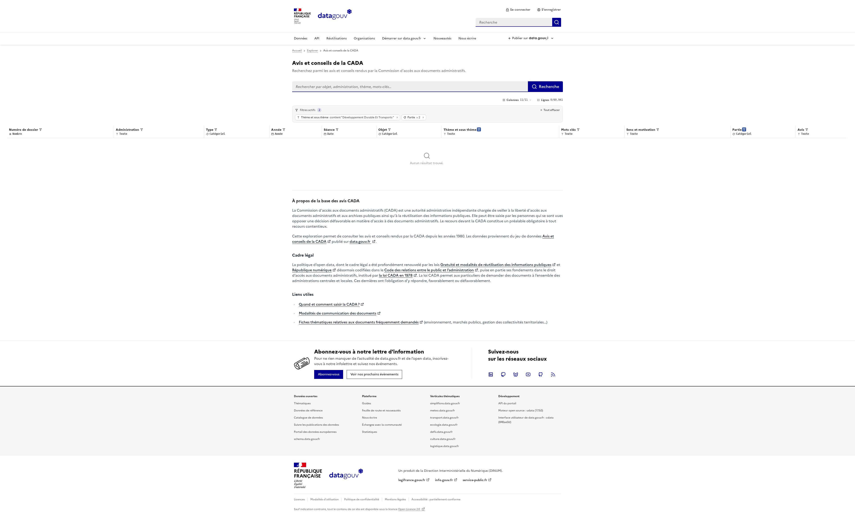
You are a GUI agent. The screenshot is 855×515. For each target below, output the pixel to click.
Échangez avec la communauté (382, 425)
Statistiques (369, 432)
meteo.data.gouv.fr (442, 411)
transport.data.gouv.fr (444, 418)
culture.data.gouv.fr (443, 439)
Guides (366, 403)
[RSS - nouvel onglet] (553, 374)
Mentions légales (395, 499)
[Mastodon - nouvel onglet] (503, 374)
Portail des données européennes (315, 432)
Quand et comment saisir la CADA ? (329, 304)
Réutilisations (336, 38)
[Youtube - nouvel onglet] (528, 374)
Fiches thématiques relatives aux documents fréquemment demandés (359, 322)
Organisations (364, 38)
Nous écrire (467, 38)
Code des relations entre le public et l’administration (429, 270)
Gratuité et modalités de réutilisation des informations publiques (495, 264)
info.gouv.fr (444, 480)
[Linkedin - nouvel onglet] (490, 374)
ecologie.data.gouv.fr (444, 425)
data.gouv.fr (360, 241)
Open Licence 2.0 (409, 509)
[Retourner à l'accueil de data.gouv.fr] (335, 15)
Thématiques (302, 403)
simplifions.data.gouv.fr (445, 403)
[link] (518, 9)
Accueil (297, 51)
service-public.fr (475, 480)
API (316, 38)
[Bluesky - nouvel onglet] (515, 374)
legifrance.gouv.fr (411, 480)
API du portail (507, 403)
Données (300, 38)
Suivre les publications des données (316, 425)
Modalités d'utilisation (324, 499)
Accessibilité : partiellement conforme (435, 499)
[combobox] (518, 22)
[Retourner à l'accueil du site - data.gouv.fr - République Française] (346, 475)
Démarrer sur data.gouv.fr (401, 38)
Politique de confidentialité (361, 499)
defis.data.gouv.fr (441, 432)
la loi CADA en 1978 (396, 275)
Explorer (312, 51)
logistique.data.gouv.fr (444, 446)
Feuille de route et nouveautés (381, 411)
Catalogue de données (308, 418)
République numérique (312, 270)
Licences (299, 499)
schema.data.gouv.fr (307, 439)
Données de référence (308, 411)
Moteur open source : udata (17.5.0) (520, 411)
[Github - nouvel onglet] (540, 374)
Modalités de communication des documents (337, 313)
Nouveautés (442, 38)
